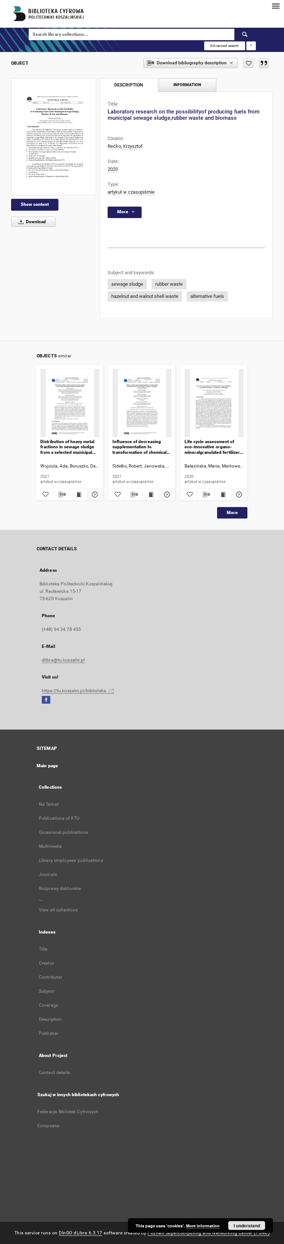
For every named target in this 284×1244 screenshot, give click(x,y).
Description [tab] (128, 85)
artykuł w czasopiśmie (131, 192)
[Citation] (263, 63)
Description (50, 1019)
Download (35, 221)
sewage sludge (127, 284)
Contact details (54, 1072)
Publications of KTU (59, 818)
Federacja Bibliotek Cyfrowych (67, 1111)
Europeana (48, 1125)
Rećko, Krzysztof (125, 146)
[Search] (245, 34)
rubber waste (169, 284)
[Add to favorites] (248, 63)
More (232, 512)
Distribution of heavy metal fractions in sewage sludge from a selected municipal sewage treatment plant (67, 447)
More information (203, 1225)
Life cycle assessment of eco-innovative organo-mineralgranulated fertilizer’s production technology (214, 447)
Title (43, 949)
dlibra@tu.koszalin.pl (63, 660)
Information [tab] (187, 84)
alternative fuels (207, 296)
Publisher (48, 1033)
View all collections (58, 909)
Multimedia (50, 846)
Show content (35, 204)
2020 (113, 169)
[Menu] (275, 6)
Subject (46, 991)
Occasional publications (63, 832)
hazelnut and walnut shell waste (144, 296)
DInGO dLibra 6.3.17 (80, 1232)
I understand (247, 1225)
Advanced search (224, 46)
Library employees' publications (71, 860)
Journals (48, 874)
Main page (47, 765)
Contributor (50, 977)
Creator (46, 963)
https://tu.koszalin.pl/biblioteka (74, 690)
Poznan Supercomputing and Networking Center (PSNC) (209, 1232)
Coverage (48, 1005)
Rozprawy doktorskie (60, 888)
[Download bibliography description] (61, 494)
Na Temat (49, 804)
